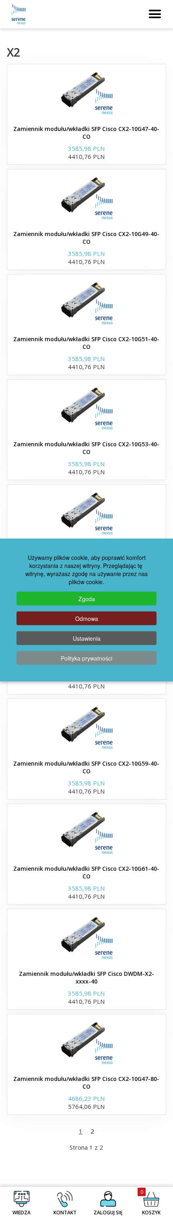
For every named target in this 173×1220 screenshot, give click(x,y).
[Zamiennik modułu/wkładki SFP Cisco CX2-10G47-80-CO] (86, 1042)
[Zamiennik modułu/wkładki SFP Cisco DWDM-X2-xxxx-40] (86, 937)
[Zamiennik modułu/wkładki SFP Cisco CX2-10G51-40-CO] (86, 303)
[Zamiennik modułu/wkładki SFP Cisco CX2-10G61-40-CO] (86, 832)
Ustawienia (87, 638)
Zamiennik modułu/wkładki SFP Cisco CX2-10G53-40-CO (86, 448)
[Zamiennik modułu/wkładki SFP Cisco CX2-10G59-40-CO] (86, 727)
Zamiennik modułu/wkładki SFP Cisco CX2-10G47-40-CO (86, 132)
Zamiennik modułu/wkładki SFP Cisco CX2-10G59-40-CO (86, 767)
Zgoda (86, 599)
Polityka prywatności (86, 658)
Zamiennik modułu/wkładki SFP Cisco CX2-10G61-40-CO (86, 872)
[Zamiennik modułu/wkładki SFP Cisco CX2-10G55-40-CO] (86, 513)
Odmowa (86, 618)
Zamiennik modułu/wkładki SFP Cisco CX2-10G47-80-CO (86, 1082)
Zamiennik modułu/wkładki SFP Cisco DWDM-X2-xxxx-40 (86, 977)
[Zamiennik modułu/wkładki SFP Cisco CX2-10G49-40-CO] (86, 197)
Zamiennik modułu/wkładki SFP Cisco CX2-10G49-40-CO (86, 237)
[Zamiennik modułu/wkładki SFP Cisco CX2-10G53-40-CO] (86, 408)
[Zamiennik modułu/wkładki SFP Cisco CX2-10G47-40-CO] (86, 92)
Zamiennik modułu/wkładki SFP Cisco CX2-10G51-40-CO (86, 342)
